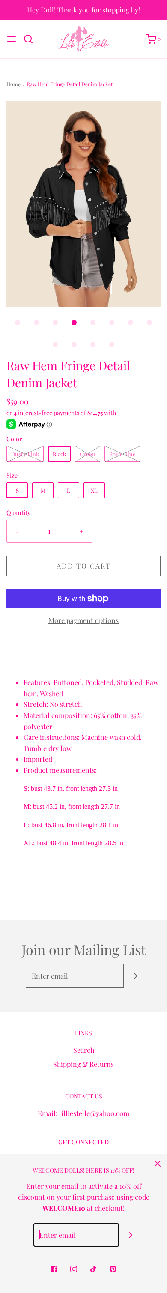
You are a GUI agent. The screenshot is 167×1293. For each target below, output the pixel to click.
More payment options (83, 620)
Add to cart (84, 565)
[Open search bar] (31, 39)
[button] (83, 204)
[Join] (135, 976)
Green (87, 454)
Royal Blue (122, 454)
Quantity (18, 512)
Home (13, 84)
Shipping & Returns (83, 1064)
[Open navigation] (11, 39)
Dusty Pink (25, 454)
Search (83, 1049)
